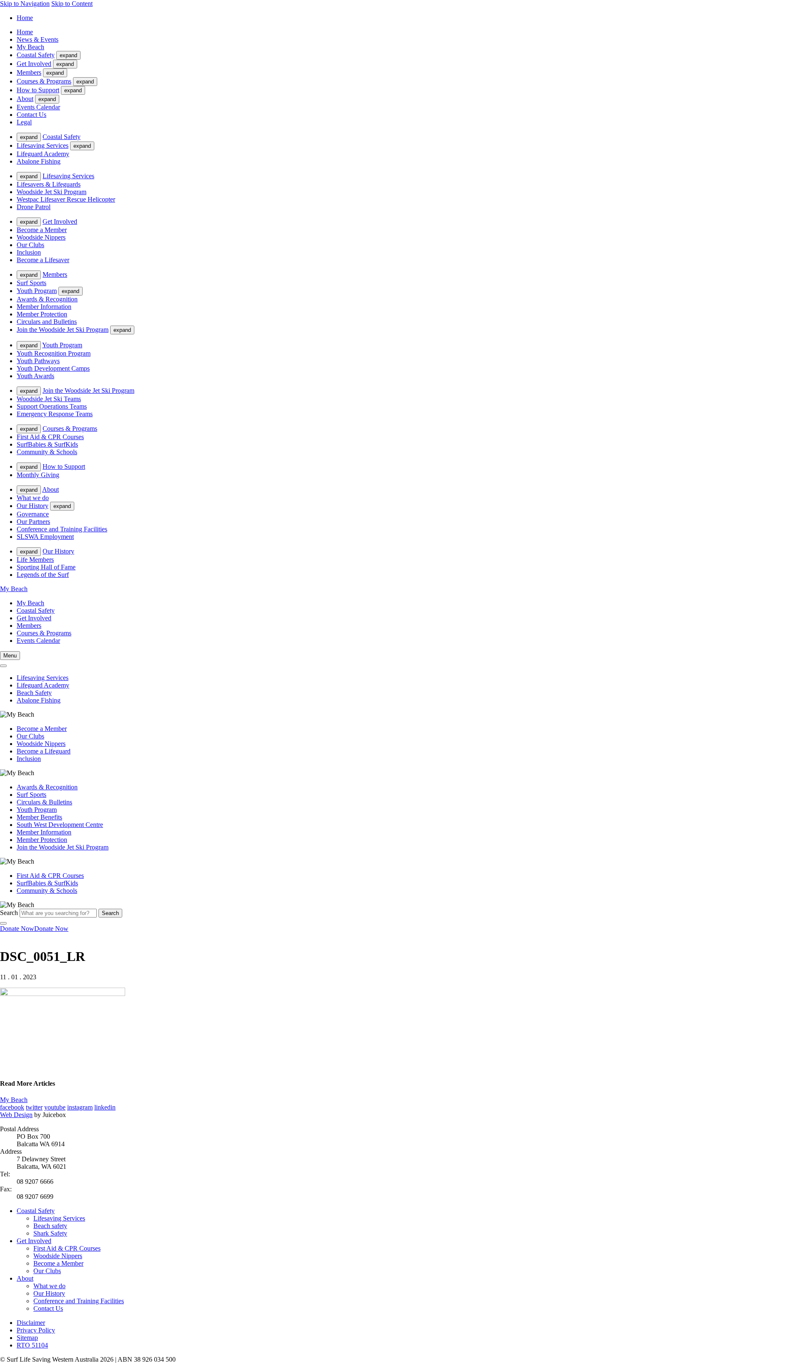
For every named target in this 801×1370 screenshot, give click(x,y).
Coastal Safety (36, 54)
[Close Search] (3, 923)
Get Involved (34, 63)
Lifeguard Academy (43, 153)
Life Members (35, 559)
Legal (24, 122)
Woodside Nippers (41, 237)
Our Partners (33, 521)
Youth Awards (35, 375)
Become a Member (42, 229)
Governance (33, 514)
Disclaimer (31, 1322)
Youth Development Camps (53, 368)
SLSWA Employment (45, 536)
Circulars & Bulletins (44, 802)
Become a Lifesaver (43, 259)
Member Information (44, 306)
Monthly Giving (38, 474)
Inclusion (29, 252)
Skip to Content (72, 3)
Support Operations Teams (52, 406)
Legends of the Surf (43, 574)
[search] (3, 666)
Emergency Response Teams (55, 413)
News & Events (37, 39)
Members (29, 72)
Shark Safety (50, 1233)
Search (9, 912)
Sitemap (27, 1337)
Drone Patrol (33, 206)
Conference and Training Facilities (62, 529)
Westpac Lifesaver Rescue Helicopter (66, 199)
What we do (33, 497)
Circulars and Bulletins (47, 321)
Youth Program (37, 290)
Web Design (16, 1114)
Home (25, 17)
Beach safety (50, 1225)
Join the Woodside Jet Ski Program (62, 329)
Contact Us (31, 114)
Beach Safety (34, 692)
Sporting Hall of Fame (46, 567)
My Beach (30, 47)
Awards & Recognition (47, 299)
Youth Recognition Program (54, 353)
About (25, 98)
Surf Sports (31, 282)
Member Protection (42, 314)
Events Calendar (38, 107)
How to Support (38, 90)
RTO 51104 (32, 1345)
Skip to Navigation (25, 3)
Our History (32, 505)
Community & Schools (47, 451)
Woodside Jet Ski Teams (49, 398)
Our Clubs (30, 244)
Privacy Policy (36, 1330)
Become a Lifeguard (44, 751)
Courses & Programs (44, 81)
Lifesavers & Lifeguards (49, 184)
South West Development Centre (60, 824)
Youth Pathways (38, 360)
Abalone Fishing (38, 161)
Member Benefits (39, 817)
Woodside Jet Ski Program (51, 191)
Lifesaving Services (42, 145)
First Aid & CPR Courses (50, 436)
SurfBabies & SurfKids (47, 444)
